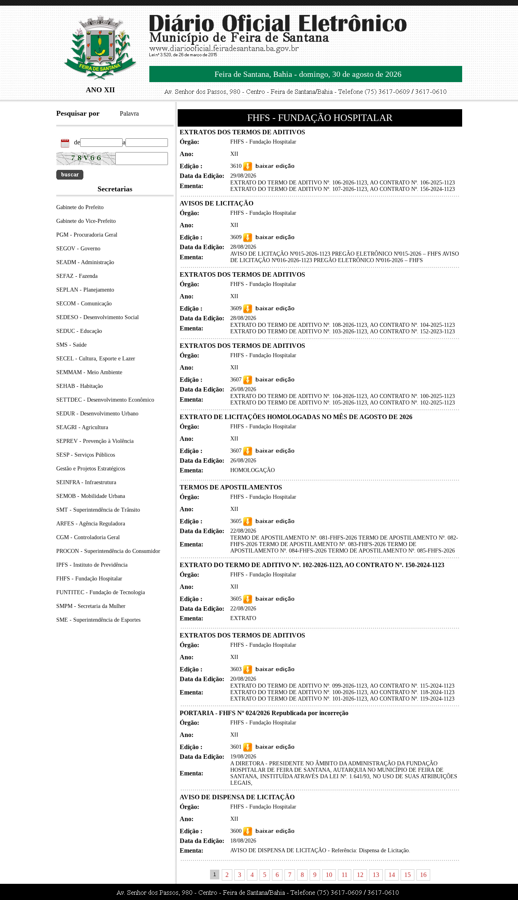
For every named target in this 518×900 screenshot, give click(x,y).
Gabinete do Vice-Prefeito (86, 221)
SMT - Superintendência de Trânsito (98, 510)
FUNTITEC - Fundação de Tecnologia (100, 592)
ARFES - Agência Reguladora (90, 524)
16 (423, 874)
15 (407, 874)
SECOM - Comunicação (84, 304)
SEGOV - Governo (78, 249)
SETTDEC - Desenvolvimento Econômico (105, 400)
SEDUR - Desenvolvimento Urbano (97, 414)
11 (345, 874)
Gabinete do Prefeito (80, 207)
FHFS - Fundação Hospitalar (89, 579)
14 (391, 874)
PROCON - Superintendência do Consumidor (108, 551)
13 (376, 874)
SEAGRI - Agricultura (82, 427)
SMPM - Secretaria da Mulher (90, 606)
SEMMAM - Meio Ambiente (89, 372)
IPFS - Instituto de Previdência (91, 565)
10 (329, 874)
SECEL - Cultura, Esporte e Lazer (95, 359)
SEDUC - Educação (79, 331)
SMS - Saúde (71, 345)
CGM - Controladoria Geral (88, 537)
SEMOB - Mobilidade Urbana (90, 496)
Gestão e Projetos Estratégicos (90, 469)
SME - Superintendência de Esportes (98, 620)
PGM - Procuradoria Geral (86, 235)
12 (360, 874)
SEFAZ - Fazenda (77, 276)
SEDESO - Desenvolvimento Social (97, 317)
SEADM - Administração (85, 262)
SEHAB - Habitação (79, 386)
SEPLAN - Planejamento (85, 290)
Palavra (129, 113)
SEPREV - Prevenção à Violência (95, 441)
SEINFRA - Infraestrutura (86, 482)
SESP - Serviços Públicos (85, 455)
